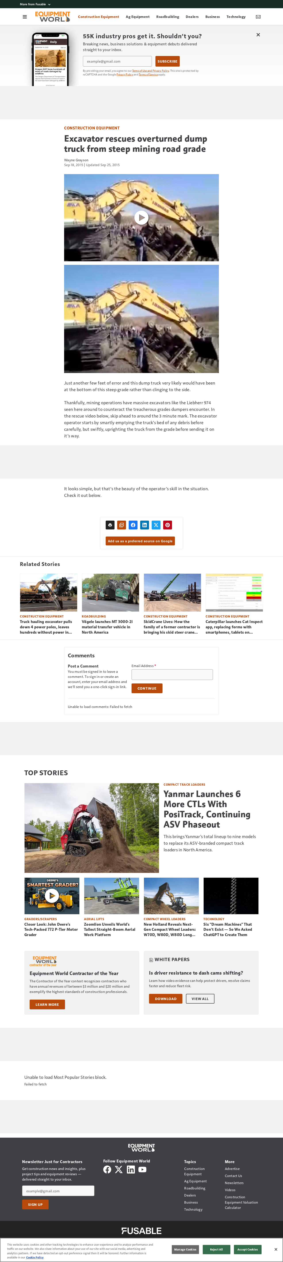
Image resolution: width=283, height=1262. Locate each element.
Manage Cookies (185, 1249)
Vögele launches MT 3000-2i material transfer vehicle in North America (107, 627)
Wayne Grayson (76, 160)
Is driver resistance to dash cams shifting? (196, 973)
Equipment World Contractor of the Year (74, 973)
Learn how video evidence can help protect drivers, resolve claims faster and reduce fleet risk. (199, 983)
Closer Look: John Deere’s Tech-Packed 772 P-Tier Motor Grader (51, 929)
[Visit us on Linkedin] (131, 1169)
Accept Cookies (247, 1249)
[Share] (133, 525)
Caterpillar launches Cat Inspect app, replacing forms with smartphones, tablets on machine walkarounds (234, 627)
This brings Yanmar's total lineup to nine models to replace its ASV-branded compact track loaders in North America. (210, 842)
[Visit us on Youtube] (142, 1169)
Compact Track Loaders (184, 784)
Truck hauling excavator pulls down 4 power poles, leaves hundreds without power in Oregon (46, 627)
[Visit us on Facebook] (107, 1169)
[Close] (276, 1249)
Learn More (47, 1004)
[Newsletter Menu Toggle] (258, 16)
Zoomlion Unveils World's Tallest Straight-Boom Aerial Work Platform (109, 929)
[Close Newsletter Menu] (258, 34)
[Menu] (24, 16)
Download (165, 999)
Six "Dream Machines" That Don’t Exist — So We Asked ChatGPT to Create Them (227, 929)
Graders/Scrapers (40, 919)
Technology (213, 919)
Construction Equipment (92, 127)
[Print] (110, 525)
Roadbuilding (94, 616)
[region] (141, 1250)
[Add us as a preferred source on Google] (121, 525)
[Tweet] (156, 525)
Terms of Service (148, 74)
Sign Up (35, 1204)
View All (200, 999)
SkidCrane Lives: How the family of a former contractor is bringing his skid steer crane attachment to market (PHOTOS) (172, 627)
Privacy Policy (125, 74)
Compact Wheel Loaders (165, 919)
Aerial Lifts (94, 919)
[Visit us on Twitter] (119, 1169)
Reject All (216, 1249)
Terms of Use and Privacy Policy (150, 70)
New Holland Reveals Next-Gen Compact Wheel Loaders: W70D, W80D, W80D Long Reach (170, 930)
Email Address (144, 666)
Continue (147, 688)
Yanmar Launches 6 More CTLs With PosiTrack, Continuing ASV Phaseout (207, 809)
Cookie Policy (35, 1257)
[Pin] (167, 525)
